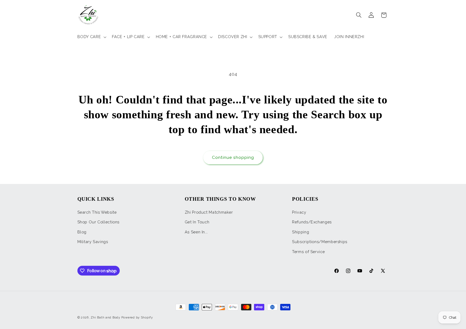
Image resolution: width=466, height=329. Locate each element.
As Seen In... (196, 232)
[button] (91, 37)
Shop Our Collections (98, 222)
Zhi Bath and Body (105, 317)
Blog (82, 232)
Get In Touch (197, 222)
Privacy (299, 212)
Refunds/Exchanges (312, 222)
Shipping (300, 232)
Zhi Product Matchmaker (209, 212)
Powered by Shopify (137, 317)
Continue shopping (233, 157)
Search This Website (97, 212)
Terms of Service (308, 251)
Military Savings (92, 241)
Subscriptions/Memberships (319, 241)
